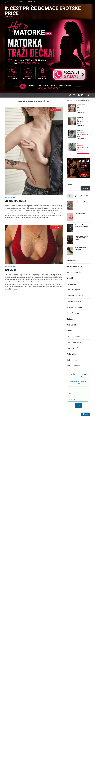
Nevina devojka (80, 130)
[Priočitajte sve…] (44, 218)
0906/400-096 (85, 108)
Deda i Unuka (72, 278)
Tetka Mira (10, 270)
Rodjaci (70, 319)
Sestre (69, 331)
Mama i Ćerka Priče (75, 296)
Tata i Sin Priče (73, 348)
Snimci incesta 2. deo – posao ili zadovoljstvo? (82, 225)
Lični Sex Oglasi (73, 290)
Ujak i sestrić (72, 360)
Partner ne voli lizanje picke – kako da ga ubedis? (81, 237)
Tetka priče (71, 354)
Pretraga (69, 184)
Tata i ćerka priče (74, 342)
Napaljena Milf (80, 117)
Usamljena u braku (81, 104)
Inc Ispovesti (72, 284)
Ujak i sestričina (73, 366)
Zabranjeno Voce (80, 213)
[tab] (70, 196)
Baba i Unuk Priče (74, 260)
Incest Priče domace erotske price (43, 11)
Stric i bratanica (73, 336)
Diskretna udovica (80, 143)
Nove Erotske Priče (10, 197)
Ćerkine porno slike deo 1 (82, 202)
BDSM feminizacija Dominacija (80, 248)
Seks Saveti (71, 325)
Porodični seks (73, 313)
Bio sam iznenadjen (15, 200)
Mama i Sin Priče (74, 301)
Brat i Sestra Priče (74, 272)
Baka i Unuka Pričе (74, 266)
